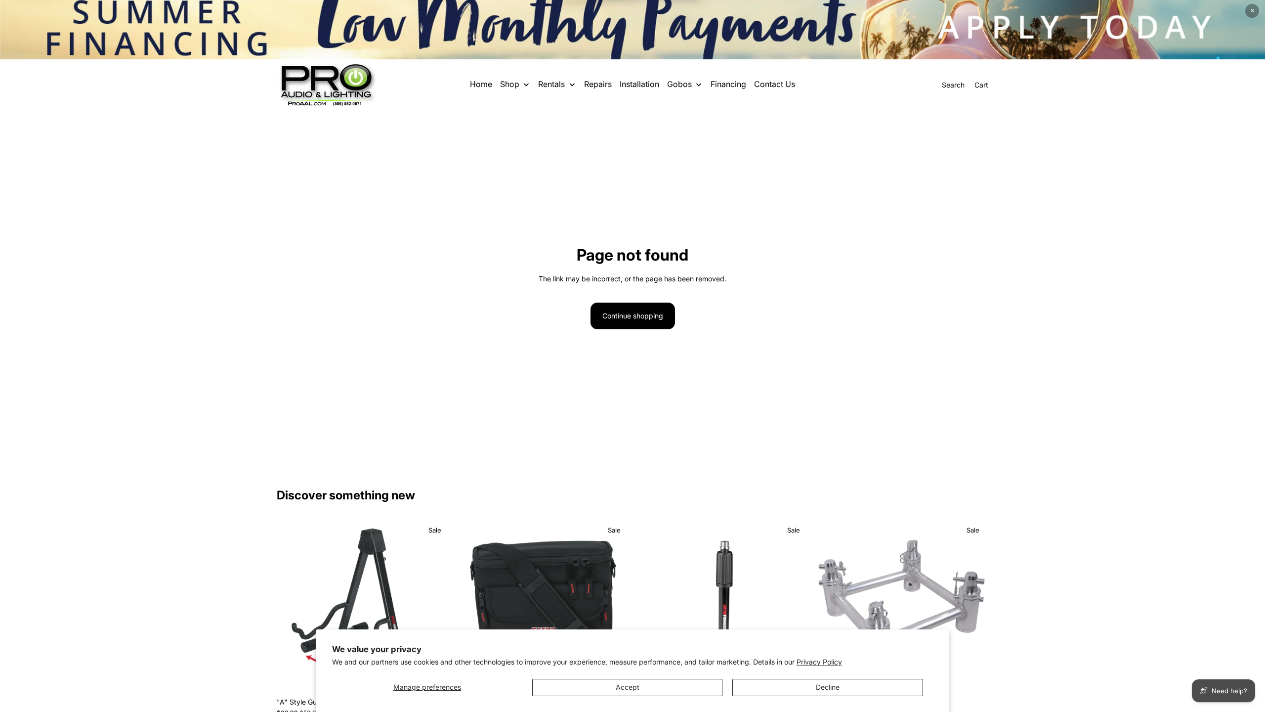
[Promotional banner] (632, 29)
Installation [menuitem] (639, 84)
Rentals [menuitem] (551, 84)
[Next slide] (435, 606)
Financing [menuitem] (728, 84)
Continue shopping (632, 316)
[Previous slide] (291, 606)
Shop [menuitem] (509, 84)
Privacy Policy (819, 662)
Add (981, 677)
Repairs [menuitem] (598, 84)
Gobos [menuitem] (679, 84)
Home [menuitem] (481, 84)
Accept (627, 687)
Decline (828, 687)
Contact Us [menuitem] (774, 84)
